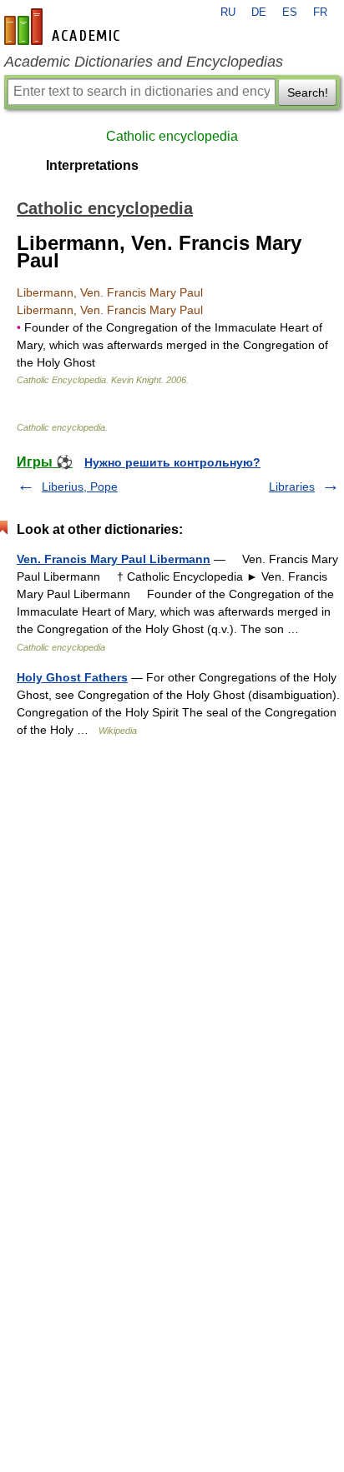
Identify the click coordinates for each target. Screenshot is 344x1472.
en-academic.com (64, 26)
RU (227, 12)
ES (289, 12)
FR (320, 12)
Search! (307, 92)
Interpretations (92, 165)
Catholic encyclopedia (172, 136)
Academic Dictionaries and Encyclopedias (143, 61)
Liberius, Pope (80, 486)
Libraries (292, 486)
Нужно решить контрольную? (172, 462)
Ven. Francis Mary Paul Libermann (113, 559)
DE (258, 12)
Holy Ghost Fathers (72, 677)
